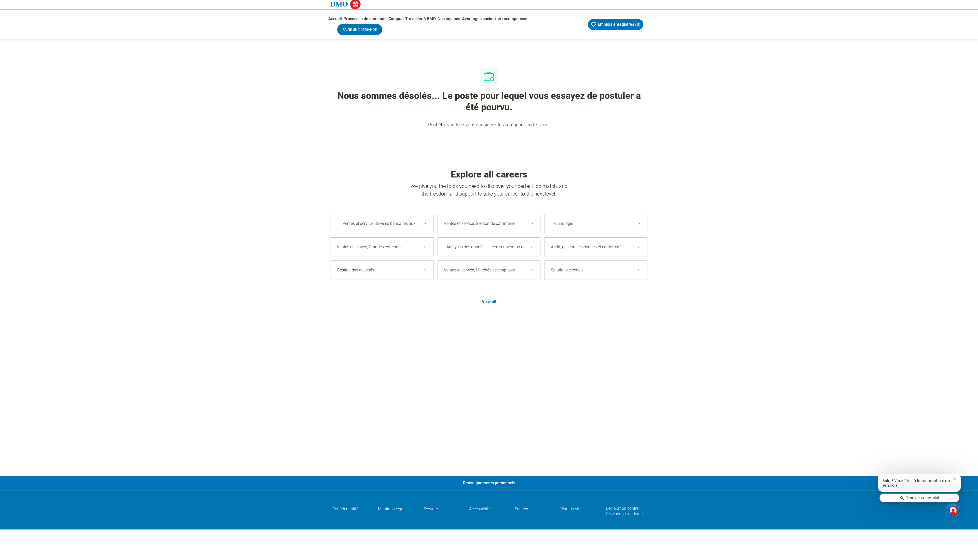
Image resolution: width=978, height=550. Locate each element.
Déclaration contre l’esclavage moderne (624, 511)
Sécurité (431, 509)
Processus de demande (365, 19)
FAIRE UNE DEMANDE (360, 29)
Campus (395, 19)
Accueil (335, 19)
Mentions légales (393, 509)
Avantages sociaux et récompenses (494, 19)
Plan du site (570, 509)
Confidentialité (345, 509)
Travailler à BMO (420, 19)
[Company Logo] (346, 4)
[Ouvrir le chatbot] (953, 510)
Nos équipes (449, 19)
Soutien (521, 509)
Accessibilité (480, 509)
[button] (489, 301)
